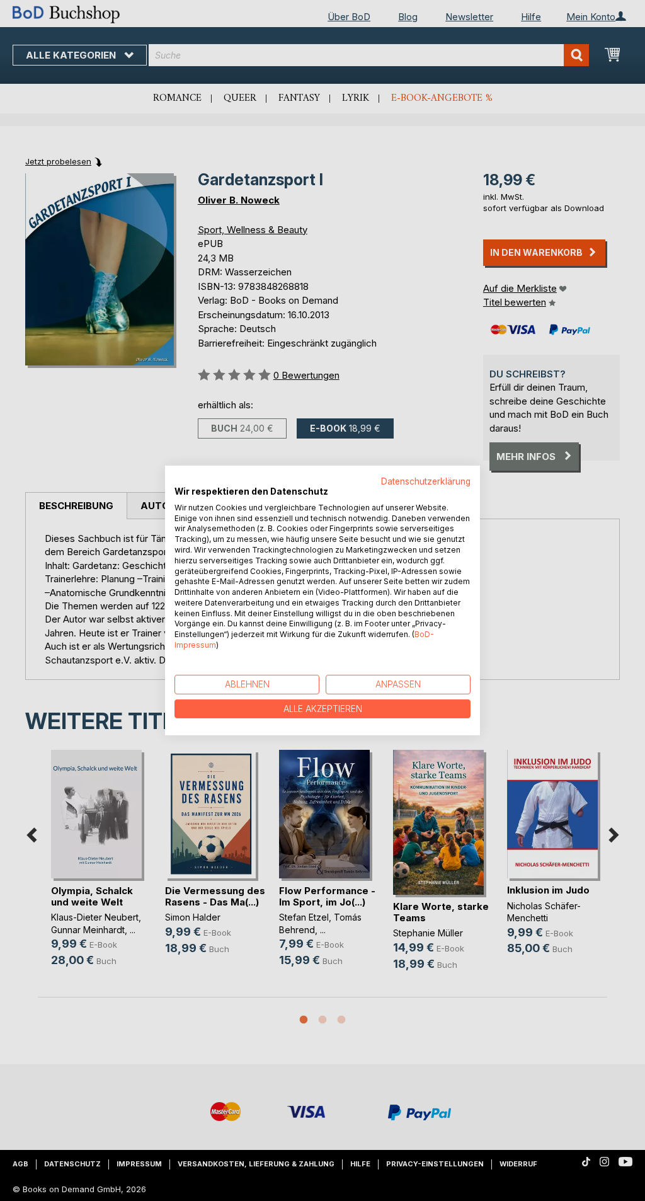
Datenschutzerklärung (426, 481)
